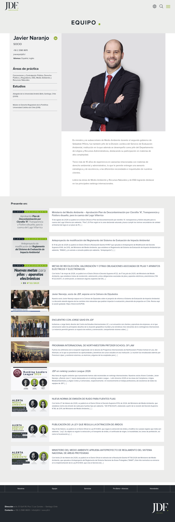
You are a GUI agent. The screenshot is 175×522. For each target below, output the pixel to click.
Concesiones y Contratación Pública (28, 75)
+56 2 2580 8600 (22, 510)
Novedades (154, 488)
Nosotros (21, 488)
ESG (33, 77)
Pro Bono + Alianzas (120, 488)
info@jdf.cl (36, 510)
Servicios (87, 488)
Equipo (54, 488)
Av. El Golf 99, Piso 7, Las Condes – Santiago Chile (36, 506)
